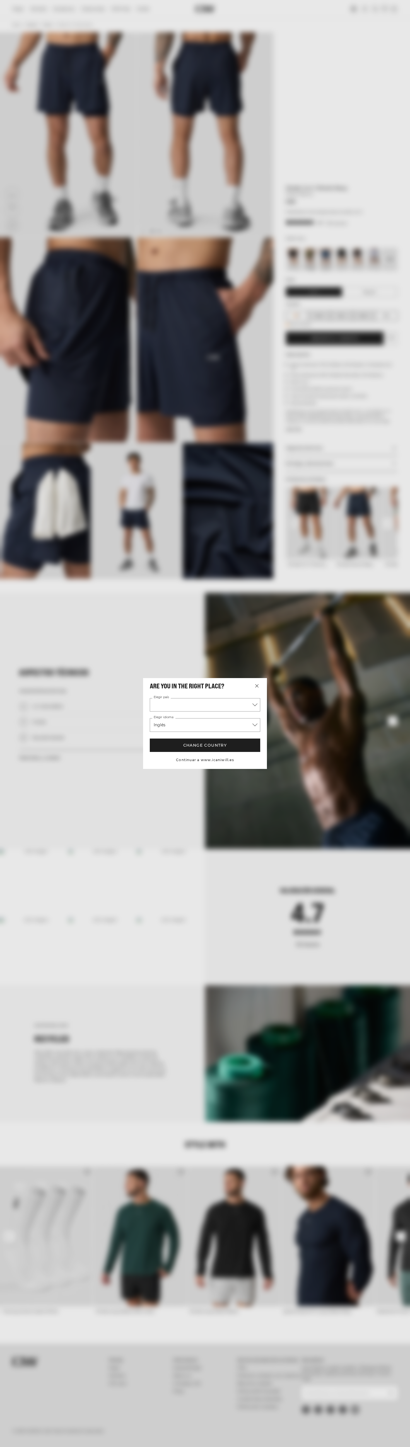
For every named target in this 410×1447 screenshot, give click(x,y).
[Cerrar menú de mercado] (257, 686)
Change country (205, 745)
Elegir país (161, 697)
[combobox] (205, 705)
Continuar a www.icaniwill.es (205, 760)
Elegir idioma (163, 717)
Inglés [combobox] (159, 724)
